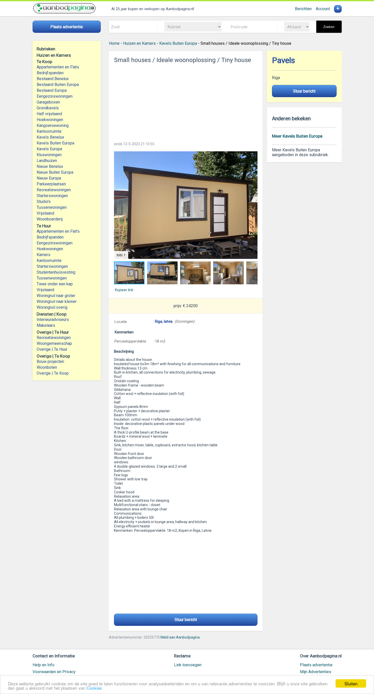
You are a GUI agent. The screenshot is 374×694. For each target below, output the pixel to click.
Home (114, 43)
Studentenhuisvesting (56, 272)
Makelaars (46, 325)
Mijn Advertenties (315, 671)
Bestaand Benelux (53, 78)
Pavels (283, 60)
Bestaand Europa (52, 90)
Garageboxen (48, 102)
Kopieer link (124, 290)
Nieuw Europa (49, 178)
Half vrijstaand (49, 113)
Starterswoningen (52, 195)
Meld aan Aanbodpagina (180, 637)
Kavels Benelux (50, 137)
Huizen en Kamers (139, 43)
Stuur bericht (186, 619)
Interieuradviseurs (53, 319)
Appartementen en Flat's (58, 231)
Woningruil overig (52, 307)
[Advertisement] (185, 101)
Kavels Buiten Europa (55, 143)
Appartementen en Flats (58, 67)
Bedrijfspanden (50, 72)
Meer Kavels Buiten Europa (297, 136)
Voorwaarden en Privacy (54, 671)
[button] (185, 205)
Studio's (44, 201)
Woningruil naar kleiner (57, 301)
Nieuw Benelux (50, 166)
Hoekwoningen (50, 119)
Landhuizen (47, 160)
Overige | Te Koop (53, 373)
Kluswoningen (49, 154)
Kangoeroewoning (53, 125)
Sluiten (350, 683)
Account (323, 8)
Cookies (94, 688)
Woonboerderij (50, 219)
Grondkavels (48, 108)
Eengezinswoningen (55, 96)
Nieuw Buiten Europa (55, 172)
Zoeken (328, 27)
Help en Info (43, 664)
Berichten (303, 8)
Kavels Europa (49, 148)
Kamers (43, 254)
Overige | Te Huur (52, 349)
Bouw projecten (50, 361)
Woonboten (47, 367)
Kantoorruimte (49, 131)
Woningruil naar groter (56, 295)
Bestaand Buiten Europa (58, 84)
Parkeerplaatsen (51, 184)
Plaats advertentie (316, 664)
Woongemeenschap (54, 343)
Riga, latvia (163, 321)
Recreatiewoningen (54, 189)
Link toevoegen (188, 664)
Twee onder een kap (55, 284)
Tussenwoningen (52, 207)
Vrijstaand (45, 213)
